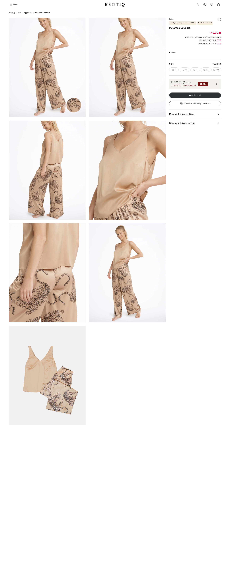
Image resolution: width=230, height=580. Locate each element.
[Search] (197, 4)
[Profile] (204, 4)
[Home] (115, 4)
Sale (19, 12)
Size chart (216, 64)
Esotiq (12, 12)
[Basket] (218, 4)
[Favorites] (211, 4)
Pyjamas (28, 12)
